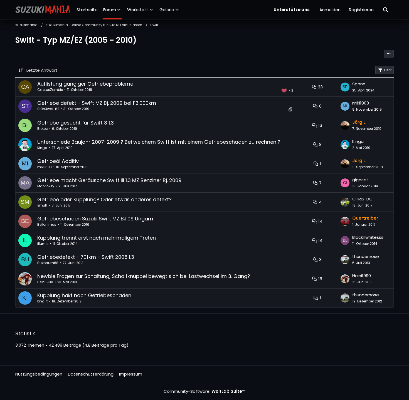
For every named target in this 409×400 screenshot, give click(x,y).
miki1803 (360, 103)
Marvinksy (45, 186)
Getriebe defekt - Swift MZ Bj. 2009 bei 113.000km (96, 103)
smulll (42, 205)
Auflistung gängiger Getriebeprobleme (85, 83)
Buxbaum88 (47, 262)
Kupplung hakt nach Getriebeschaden (84, 295)
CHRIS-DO (362, 199)
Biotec (42, 128)
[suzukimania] (43, 9)
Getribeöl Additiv (58, 161)
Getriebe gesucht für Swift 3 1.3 (75, 122)
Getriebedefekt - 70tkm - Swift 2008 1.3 (85, 257)
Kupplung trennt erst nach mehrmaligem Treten (96, 237)
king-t (42, 301)
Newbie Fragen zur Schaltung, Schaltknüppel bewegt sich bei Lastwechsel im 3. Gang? (143, 276)
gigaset (360, 180)
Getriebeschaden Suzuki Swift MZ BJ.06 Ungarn (95, 218)
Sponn (358, 84)
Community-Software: (205, 391)
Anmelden (330, 10)
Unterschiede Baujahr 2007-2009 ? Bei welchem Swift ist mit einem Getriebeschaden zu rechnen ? (158, 141)
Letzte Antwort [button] (42, 70)
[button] (389, 54)
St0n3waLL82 (48, 108)
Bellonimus (46, 224)
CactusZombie (50, 89)
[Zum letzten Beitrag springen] (345, 87)
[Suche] (386, 10)
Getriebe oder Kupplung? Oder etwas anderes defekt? (104, 199)
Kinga (42, 147)
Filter (387, 70)
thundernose (365, 256)
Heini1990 (45, 282)
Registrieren (361, 10)
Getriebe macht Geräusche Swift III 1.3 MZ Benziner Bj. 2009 (109, 180)
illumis (42, 243)
